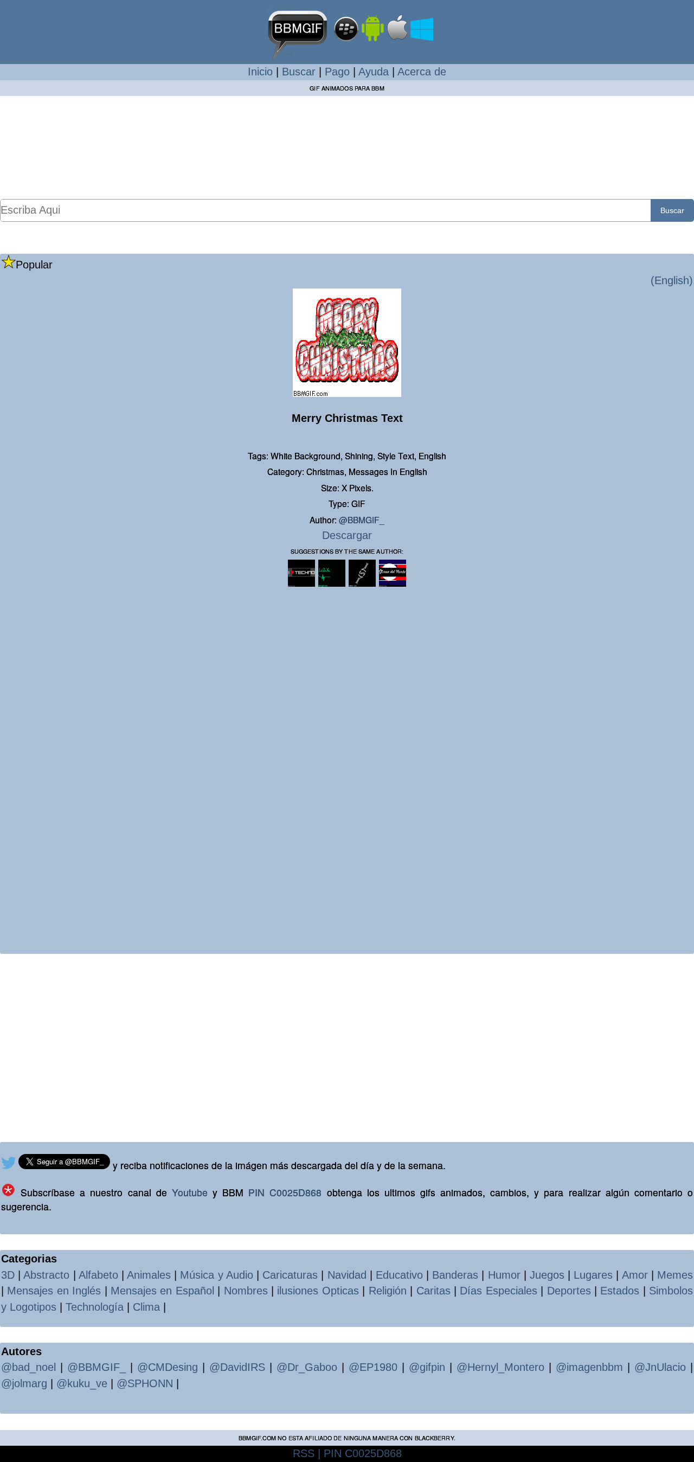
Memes (675, 1275)
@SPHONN (145, 1383)
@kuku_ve (81, 1383)
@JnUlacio (660, 1367)
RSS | (306, 1453)
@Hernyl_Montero (500, 1367)
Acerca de (421, 72)
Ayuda (373, 72)
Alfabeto (98, 1275)
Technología (95, 1307)
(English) (672, 280)
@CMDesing (167, 1367)
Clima (146, 1307)
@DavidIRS (237, 1367)
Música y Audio (216, 1275)
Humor (504, 1275)
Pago (337, 72)
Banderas (455, 1275)
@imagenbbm (589, 1367)
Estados (619, 1291)
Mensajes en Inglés (54, 1291)
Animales (149, 1275)
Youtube (190, 1192)
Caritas (433, 1291)
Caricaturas (290, 1275)
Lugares (593, 1275)
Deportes (569, 1291)
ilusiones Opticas (317, 1291)
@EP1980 (373, 1367)
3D (8, 1275)
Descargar (347, 535)
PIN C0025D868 (285, 1192)
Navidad (347, 1275)
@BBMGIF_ (361, 519)
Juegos (547, 1275)
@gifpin (427, 1367)
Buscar (299, 72)
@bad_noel (28, 1367)
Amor (635, 1275)
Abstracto (46, 1275)
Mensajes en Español (162, 1291)
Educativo (399, 1275)
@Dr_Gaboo (307, 1367)
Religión (388, 1291)
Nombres (246, 1291)
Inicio (260, 72)
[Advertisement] (347, 147)
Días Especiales (498, 1291)
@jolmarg (24, 1383)
